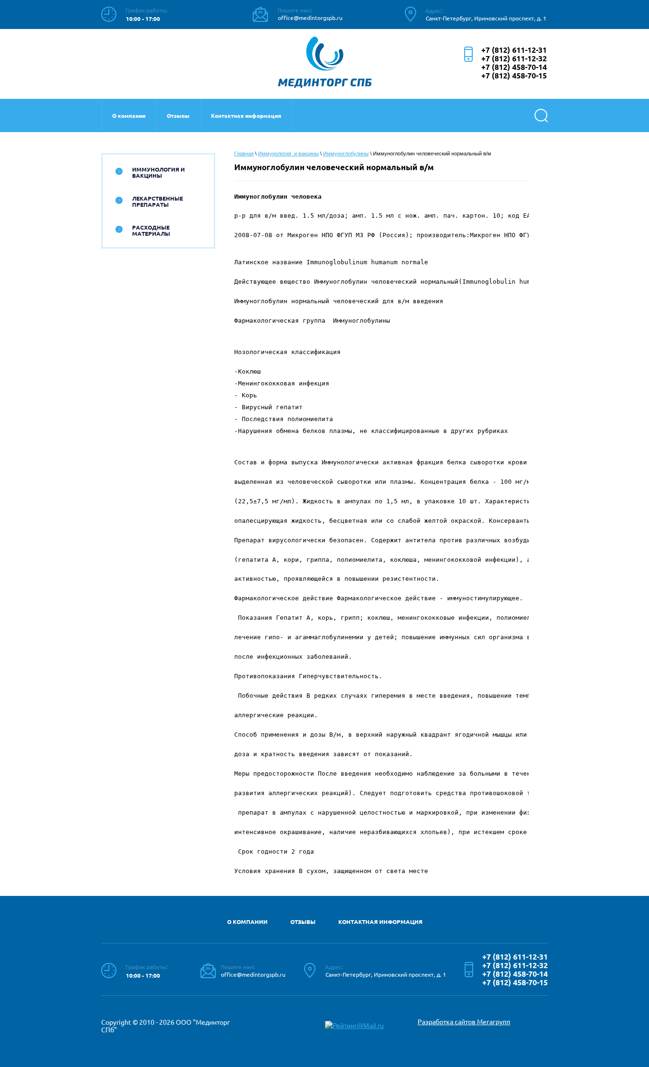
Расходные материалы (151, 230)
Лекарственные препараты (157, 201)
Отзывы (178, 116)
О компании (128, 116)
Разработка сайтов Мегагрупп (464, 1022)
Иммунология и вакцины (158, 172)
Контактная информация (246, 116)
